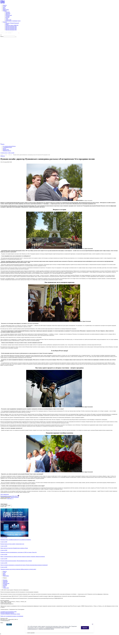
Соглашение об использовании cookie (8, 611)
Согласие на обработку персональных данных (10, 613)
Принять (84, 627)
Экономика (7, 13)
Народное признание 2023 (11, 28)
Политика (7, 11)
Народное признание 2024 (11, 27)
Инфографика (6, 9)
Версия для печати (15, 497)
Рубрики (5, 10)
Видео (4, 8)
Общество (7, 14)
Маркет (7, 24)
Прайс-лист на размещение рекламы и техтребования (11, 616)
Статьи (4, 6)
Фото (4, 7)
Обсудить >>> (11, 498)
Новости (5, 5)
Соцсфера (7, 16)
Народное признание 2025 (11, 26)
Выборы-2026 (6, 149)
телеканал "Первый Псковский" (12, 23)
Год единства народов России (9, 146)
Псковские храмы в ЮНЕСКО (11, 25)
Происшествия (8, 15)
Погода (4, 148)
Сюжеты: (2, 144)
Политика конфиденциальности (7, 612)
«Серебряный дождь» (7, 147)
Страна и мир (8, 19)
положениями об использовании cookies (54, 627)
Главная (1, 154)
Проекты (5, 21)
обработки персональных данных (46, 628)
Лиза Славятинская (4, 494)
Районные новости (7, 150)
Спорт (6, 18)
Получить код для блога (5, 497)
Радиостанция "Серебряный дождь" (13, 20)
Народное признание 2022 (11, 29)
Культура (7, 17)
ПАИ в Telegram (4, 504)
